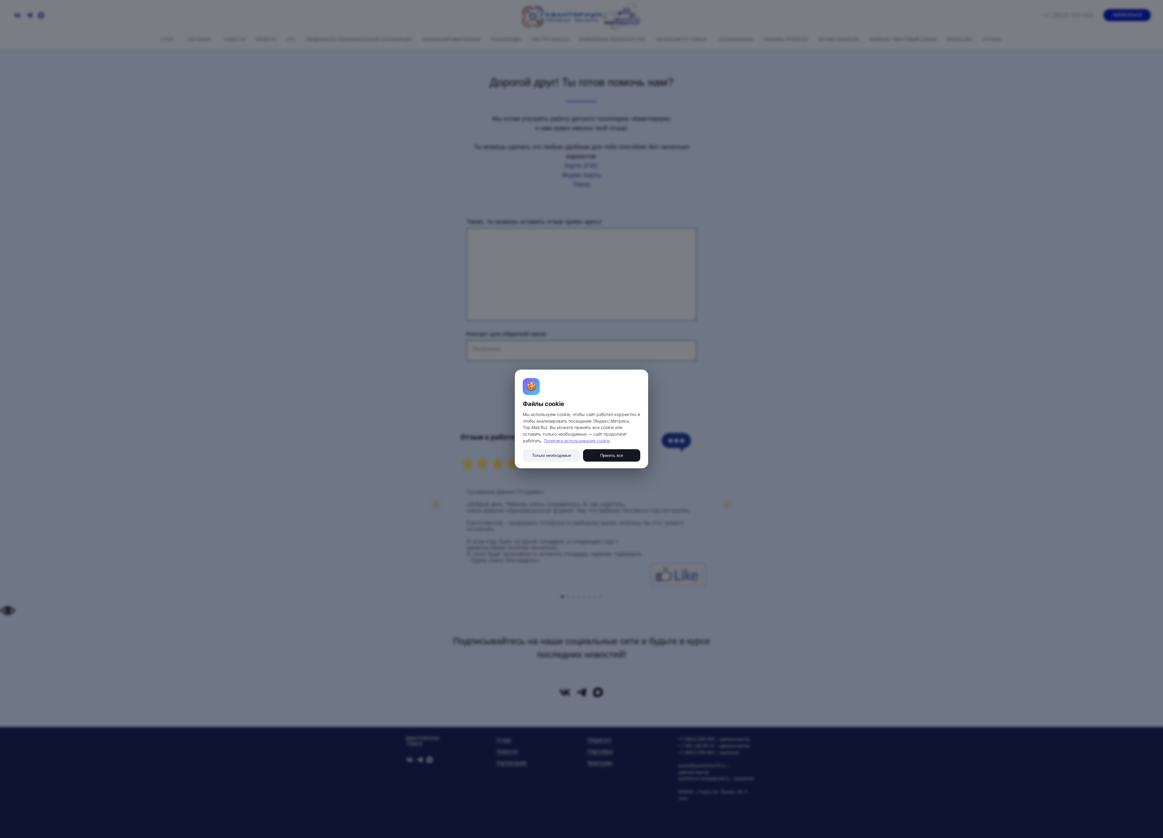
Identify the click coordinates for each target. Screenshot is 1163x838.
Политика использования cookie (577, 440)
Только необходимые (551, 455)
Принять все (611, 455)
